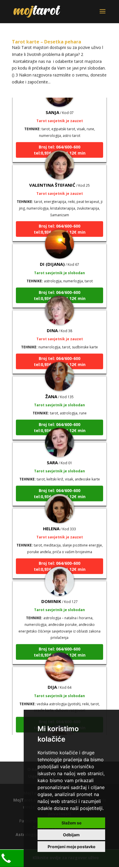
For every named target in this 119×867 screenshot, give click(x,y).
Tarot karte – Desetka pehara (46, 42)
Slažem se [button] (71, 822)
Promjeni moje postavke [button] (71, 846)
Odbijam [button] (71, 834)
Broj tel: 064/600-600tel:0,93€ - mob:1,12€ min (59, 146)
